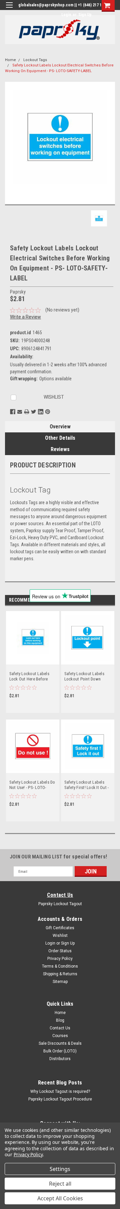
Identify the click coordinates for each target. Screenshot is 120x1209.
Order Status (60, 951)
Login (66, 14)
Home (10, 60)
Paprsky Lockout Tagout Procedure (60, 1099)
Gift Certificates (60, 928)
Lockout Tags (35, 60)
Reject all (60, 1183)
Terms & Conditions (60, 966)
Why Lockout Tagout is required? (60, 1091)
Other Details (60, 438)
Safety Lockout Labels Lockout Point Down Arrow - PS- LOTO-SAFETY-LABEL (84, 677)
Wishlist (60, 935)
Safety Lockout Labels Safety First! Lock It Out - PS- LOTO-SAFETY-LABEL (86, 785)
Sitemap (60, 981)
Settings (60, 1169)
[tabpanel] (32, 665)
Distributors (60, 1058)
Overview (60, 426)
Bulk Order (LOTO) (60, 1051)
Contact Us (60, 895)
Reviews (60, 449)
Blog (60, 1020)
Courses (60, 1035)
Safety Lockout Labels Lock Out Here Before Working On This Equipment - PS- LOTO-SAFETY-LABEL (29, 677)
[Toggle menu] (9, 9)
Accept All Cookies (60, 1198)
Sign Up (85, 14)
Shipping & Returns (60, 974)
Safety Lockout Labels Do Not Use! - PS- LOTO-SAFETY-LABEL (32, 785)
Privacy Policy (60, 958)
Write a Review (25, 317)
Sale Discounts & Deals (60, 1043)
